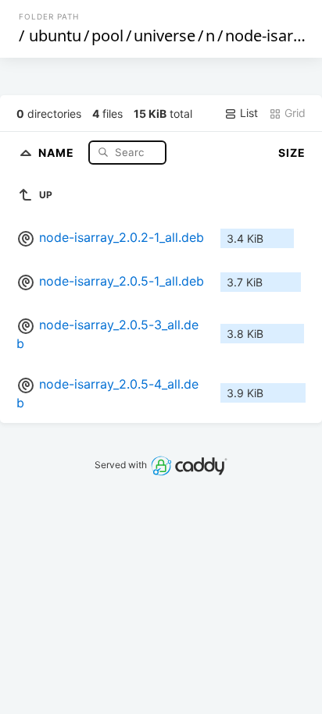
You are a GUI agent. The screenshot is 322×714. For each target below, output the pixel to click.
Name (57, 151)
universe (164, 35)
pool (107, 35)
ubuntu (55, 35)
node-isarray (270, 35)
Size (292, 152)
